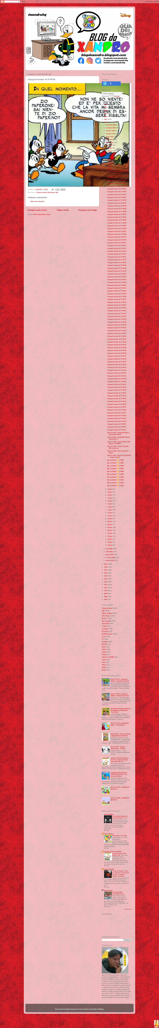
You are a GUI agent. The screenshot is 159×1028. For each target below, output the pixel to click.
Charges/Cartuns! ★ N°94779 (116, 237)
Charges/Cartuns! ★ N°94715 (116, 418)
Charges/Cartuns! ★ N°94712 (116, 427)
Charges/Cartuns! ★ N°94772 (116, 257)
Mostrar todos (128, 909)
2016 (106, 573)
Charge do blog (41, 192)
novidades (105, 642)
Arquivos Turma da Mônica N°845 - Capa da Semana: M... (118, 172)
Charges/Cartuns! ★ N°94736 (116, 359)
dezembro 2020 (111, 125)
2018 (106, 567)
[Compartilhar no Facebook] (62, 189)
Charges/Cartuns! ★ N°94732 (116, 370)
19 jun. (110, 492)
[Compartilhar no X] (60, 189)
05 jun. (110, 533)
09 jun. (110, 521)
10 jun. (110, 518)
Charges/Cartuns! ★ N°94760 (116, 291)
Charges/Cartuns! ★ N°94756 (116, 302)
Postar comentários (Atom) (42, 214)
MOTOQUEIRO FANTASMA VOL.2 (118, 893)
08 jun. (110, 524)
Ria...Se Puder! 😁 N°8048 (115, 466)
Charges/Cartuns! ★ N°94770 (116, 262)
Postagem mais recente (37, 209)
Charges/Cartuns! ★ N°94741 (116, 345)
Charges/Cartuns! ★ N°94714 (116, 421)
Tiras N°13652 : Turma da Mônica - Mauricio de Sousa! (118, 433)
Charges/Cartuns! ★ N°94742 (116, 342)
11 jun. (110, 516)
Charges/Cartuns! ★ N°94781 (116, 231)
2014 (106, 579)
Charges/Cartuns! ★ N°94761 (116, 288)
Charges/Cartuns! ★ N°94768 (116, 268)
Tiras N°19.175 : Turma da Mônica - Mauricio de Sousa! (120, 695)
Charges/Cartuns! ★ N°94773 (116, 254)
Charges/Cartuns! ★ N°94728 (116, 381)
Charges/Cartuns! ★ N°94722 (116, 398)
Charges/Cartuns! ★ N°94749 (116, 322)
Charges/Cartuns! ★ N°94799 (116, 180)
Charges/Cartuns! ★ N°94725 (116, 390)
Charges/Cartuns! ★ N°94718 (116, 410)
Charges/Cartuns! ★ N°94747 (116, 328)
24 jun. (110, 163)
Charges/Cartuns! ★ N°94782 (116, 228)
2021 (106, 119)
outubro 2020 (110, 131)
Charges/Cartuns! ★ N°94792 (116, 200)
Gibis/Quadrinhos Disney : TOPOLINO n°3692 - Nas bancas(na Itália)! (119, 774)
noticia (104, 652)
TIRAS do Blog (107, 613)
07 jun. (110, 527)
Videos (104, 665)
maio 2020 (109, 549)
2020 (106, 122)
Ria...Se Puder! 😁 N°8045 (115, 474)
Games (104, 660)
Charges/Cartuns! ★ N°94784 (116, 223)
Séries (104, 662)
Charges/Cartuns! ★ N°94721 (116, 401)
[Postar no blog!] (58, 189)
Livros (104, 636)
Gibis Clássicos (109, 834)
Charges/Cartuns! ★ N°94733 (116, 367)
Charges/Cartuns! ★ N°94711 (116, 430)
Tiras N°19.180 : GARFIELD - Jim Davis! (120, 799)
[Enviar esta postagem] (52, 189)
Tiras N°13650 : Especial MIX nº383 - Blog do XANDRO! (119, 443)
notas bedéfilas (108, 814)
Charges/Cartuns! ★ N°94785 (116, 220)
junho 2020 (109, 142)
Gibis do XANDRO (108, 657)
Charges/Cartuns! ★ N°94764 (116, 279)
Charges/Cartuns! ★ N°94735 (116, 362)
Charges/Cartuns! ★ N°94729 (116, 379)
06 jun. (110, 530)
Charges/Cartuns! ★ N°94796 (116, 189)
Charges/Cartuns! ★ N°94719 (116, 407)
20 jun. (110, 489)
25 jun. (110, 160)
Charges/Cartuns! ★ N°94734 (116, 364)
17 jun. (110, 498)
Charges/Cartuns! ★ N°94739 (116, 350)
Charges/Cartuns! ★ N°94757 (116, 299)
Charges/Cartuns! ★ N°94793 (116, 197)
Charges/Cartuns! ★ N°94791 (116, 203)
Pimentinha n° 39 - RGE (119, 835)
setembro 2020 (110, 134)
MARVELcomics (107, 634)
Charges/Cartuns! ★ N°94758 (116, 296)
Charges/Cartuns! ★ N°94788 (116, 211)
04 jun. (110, 536)
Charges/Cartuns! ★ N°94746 (116, 330)
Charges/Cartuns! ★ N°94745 (116, 333)
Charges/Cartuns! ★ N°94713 (116, 424)
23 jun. (110, 166)
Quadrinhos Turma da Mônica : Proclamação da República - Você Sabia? (121, 710)
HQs (56, 192)
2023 (106, 113)
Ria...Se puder (106, 621)
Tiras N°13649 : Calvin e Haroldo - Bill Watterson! (118, 447)
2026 (106, 105)
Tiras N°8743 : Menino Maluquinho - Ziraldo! (118, 748)
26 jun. (110, 157)
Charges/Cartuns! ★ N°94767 (116, 271)
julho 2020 (109, 139)
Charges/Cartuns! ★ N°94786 (116, 217)
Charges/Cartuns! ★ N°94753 (116, 311)
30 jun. (110, 145)
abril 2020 (109, 552)
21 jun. (110, 168)
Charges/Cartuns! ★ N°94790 (116, 206)
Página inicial (63, 209)
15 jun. (110, 504)
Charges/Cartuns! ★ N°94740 (116, 348)
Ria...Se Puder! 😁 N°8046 (115, 471)
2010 (106, 591)
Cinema (104, 654)
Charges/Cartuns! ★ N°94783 (116, 226)
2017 (106, 570)
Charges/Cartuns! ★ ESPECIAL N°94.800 (117, 177)
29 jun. (110, 148)
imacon (86, 1009)
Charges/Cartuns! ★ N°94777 (116, 243)
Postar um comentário (37, 201)
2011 (106, 588)
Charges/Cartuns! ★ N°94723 (116, 396)
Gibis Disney (51, 192)
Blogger (101, 1009)
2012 (106, 585)
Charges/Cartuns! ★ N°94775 (116, 248)
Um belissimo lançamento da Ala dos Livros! (120, 817)
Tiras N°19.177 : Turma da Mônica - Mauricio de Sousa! (120, 680)
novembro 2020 (111, 128)
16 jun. (110, 501)
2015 (106, 576)
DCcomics (105, 631)
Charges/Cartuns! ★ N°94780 (116, 234)
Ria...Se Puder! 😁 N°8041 (115, 485)
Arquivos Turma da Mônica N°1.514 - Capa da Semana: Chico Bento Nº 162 (119, 759)
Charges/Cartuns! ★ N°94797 (116, 186)
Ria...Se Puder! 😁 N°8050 (115, 460)
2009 (106, 593)
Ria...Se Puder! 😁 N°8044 (115, 477)
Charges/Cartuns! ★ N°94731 (116, 373)
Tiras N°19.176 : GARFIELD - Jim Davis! (120, 788)
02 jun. (110, 542)
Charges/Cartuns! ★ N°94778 (116, 240)
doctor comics (108, 890)
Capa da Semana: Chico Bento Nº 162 (119, 854)
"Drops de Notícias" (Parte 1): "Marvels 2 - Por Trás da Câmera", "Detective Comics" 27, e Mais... (120, 873)
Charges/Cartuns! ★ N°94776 (116, 245)
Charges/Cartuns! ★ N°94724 (116, 393)
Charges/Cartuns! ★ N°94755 (116, 305)
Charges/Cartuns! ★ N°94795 (116, 192)
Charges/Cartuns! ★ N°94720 (116, 404)
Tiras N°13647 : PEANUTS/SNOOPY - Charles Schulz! (119, 456)
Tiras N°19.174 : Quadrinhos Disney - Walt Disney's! (120, 724)
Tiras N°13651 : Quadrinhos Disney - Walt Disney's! (119, 438)
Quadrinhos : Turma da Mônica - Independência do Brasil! (121, 735)
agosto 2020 (110, 137)
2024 (106, 110)
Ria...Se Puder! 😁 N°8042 (115, 483)
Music (104, 647)
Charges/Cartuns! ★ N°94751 (116, 316)
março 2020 (110, 554)
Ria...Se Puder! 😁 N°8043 (115, 480)
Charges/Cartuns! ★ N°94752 (116, 313)
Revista (104, 618)
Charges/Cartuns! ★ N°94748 (116, 325)
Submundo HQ (109, 869)
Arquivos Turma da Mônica (113, 851)
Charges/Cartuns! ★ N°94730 (116, 376)
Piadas (104, 670)
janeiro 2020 (110, 560)
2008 (106, 596)
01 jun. (110, 545)
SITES (104, 649)
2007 (106, 599)
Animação (105, 629)
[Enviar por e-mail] (56, 189)
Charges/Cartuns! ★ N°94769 (116, 265)
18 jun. (110, 495)
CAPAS (104, 626)
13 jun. (110, 510)
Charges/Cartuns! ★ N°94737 (116, 356)
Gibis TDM (105, 623)
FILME (104, 644)
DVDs (103, 667)
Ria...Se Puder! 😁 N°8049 (115, 463)
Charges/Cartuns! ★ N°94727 (116, 384)
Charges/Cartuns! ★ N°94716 (116, 415)
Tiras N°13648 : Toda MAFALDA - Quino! (118, 452)
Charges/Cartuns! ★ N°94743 (116, 339)
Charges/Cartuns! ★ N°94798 (116, 183)
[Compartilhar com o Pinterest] (64, 189)
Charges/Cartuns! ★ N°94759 (116, 294)
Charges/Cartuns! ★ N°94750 (116, 319)
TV (103, 639)
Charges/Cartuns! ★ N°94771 (116, 260)
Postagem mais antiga (87, 209)
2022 (106, 116)
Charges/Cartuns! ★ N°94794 (116, 194)
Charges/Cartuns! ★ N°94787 (116, 214)
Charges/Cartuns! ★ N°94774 (116, 251)
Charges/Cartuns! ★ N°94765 (116, 277)
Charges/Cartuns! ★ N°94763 (116, 282)
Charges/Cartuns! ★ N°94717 (116, 413)
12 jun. (110, 513)
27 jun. (110, 154)
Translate (117, 96)
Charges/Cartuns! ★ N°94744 (116, 336)
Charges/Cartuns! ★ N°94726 (116, 387)
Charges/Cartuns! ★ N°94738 (116, 353)
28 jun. (110, 151)
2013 (106, 582)
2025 (106, 107)
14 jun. (110, 507)
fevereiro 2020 (110, 557)
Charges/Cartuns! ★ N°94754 (116, 308)
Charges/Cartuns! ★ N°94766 (116, 274)
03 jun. (110, 539)
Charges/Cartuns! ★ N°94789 (116, 209)
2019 (106, 564)
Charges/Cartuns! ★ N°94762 (116, 285)
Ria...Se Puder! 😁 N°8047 (115, 468)
